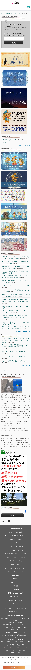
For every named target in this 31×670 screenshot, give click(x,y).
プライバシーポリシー (15, 582)
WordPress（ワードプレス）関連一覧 (15, 608)
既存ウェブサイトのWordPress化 (16, 557)
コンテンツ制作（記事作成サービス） (15, 568)
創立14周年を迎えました (8, 143)
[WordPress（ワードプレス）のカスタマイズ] (13, 195)
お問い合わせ (15, 589)
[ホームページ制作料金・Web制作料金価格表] (14, 160)
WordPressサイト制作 (16, 539)
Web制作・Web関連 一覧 (23, 331)
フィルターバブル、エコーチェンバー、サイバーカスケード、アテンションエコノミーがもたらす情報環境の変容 (15, 340)
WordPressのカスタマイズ (15, 550)
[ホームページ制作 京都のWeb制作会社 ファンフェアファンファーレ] (15, 2)
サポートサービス (15, 564)
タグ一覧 (6, 370)
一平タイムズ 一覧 (25, 366)
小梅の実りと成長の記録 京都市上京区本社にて (14, 361)
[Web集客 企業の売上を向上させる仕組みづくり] (15, 78)
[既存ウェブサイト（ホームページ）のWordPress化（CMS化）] (14, 211)
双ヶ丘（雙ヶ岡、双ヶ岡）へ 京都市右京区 (13, 356)
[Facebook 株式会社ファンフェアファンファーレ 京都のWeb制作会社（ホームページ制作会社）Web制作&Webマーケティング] (6, 7)
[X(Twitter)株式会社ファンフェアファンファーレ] (2, 7)
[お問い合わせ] (14, 499)
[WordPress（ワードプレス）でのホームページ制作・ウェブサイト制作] (14, 180)
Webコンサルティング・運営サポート (15, 561)
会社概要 (15, 579)
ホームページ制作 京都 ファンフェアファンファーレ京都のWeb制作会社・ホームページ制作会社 (16, 660)
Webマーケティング (15, 543)
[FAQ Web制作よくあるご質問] (14, 244)
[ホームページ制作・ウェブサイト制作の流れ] (14, 229)
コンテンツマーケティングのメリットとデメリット (15, 285)
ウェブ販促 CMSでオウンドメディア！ (15, 553)
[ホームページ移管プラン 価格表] (14, 121)
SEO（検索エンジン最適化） (15, 546)
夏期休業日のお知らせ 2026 (9, 140)
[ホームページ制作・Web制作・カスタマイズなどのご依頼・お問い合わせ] (15, 59)
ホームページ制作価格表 (15, 532)
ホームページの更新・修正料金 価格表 (15, 535)
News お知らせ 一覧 (24, 145)
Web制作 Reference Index (15, 612)
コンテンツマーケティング (15, 571)
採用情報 (15, 586)
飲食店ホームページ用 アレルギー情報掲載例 (14, 351)
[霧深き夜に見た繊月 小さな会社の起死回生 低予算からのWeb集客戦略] (14, 98)
